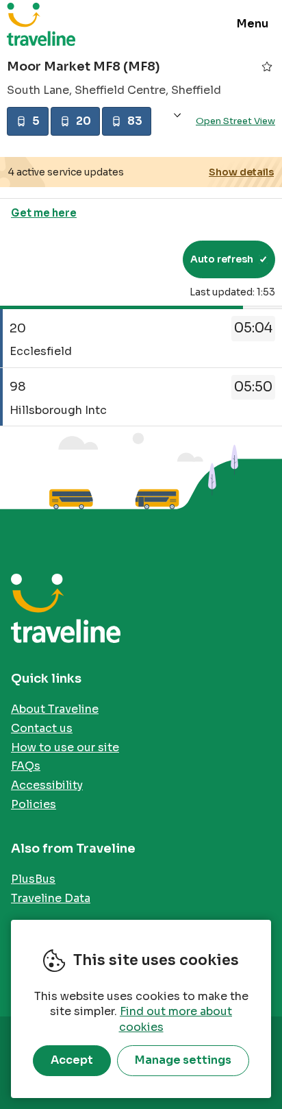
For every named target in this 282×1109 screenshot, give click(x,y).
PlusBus (33, 879)
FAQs (25, 766)
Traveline (41, 24)
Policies (33, 804)
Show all (177, 115)
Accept (72, 1060)
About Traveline (55, 709)
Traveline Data (50, 898)
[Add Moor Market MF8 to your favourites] (267, 66)
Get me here (44, 212)
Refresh (147, 259)
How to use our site (65, 747)
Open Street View (235, 121)
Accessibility (47, 785)
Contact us (42, 728)
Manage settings (183, 1060)
